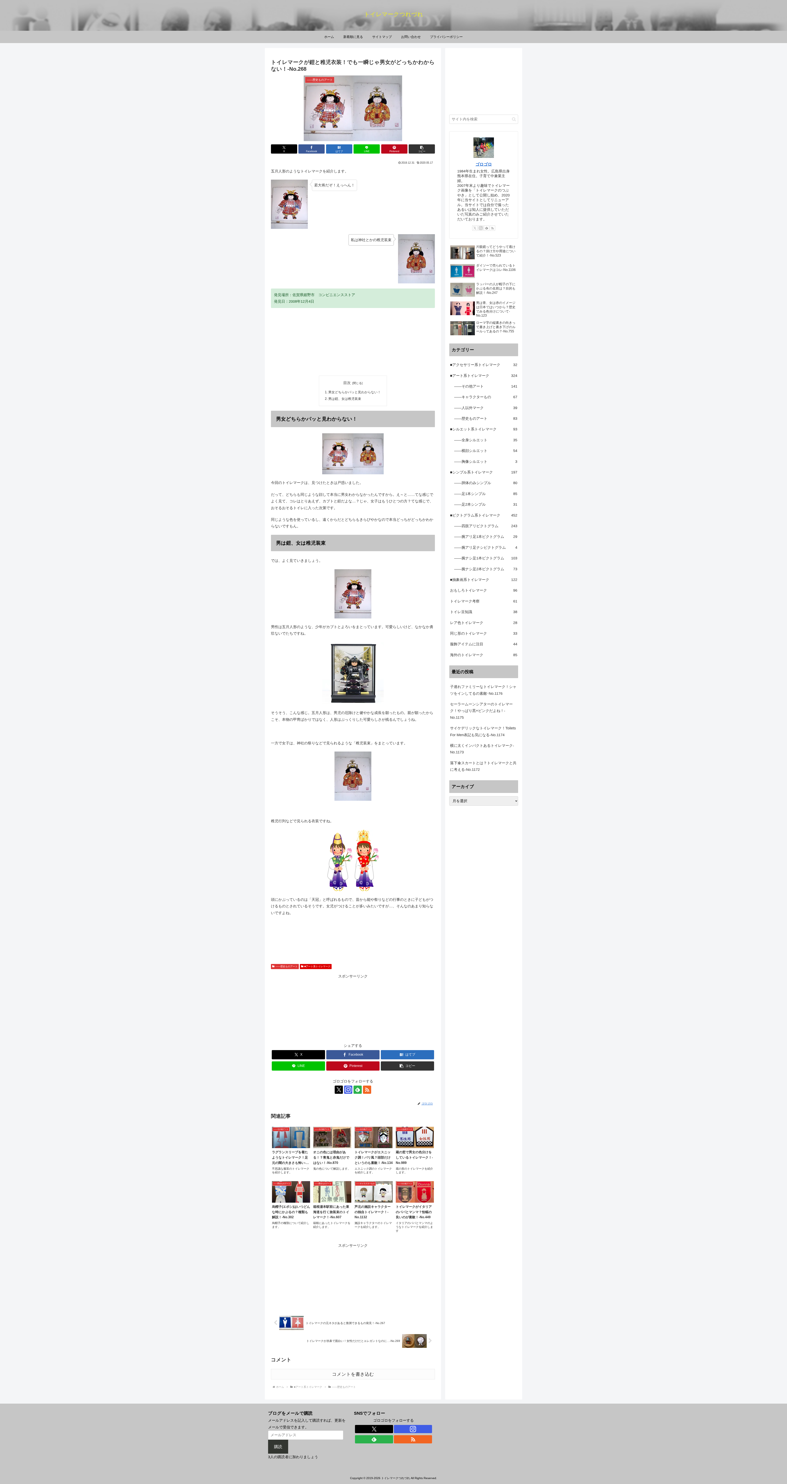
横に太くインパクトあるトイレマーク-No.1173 (482, 749)
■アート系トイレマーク (317, 966)
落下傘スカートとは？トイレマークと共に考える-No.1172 (483, 766)
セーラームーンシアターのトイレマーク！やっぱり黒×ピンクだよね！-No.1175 (481, 711)
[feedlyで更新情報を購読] (358, 1090)
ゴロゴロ (483, 164)
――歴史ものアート (286, 966)
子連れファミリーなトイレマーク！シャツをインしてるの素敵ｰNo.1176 (483, 690)
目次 (347, 383)
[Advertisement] (353, 342)
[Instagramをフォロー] (348, 1090)
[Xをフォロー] (339, 1090)
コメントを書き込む (353, 1374)
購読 (278, 1446)
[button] (422, 149)
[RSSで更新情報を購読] (367, 1090)
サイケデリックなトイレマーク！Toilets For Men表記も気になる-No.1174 (483, 731)
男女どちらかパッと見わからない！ (354, 392)
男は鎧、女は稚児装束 (344, 398)
